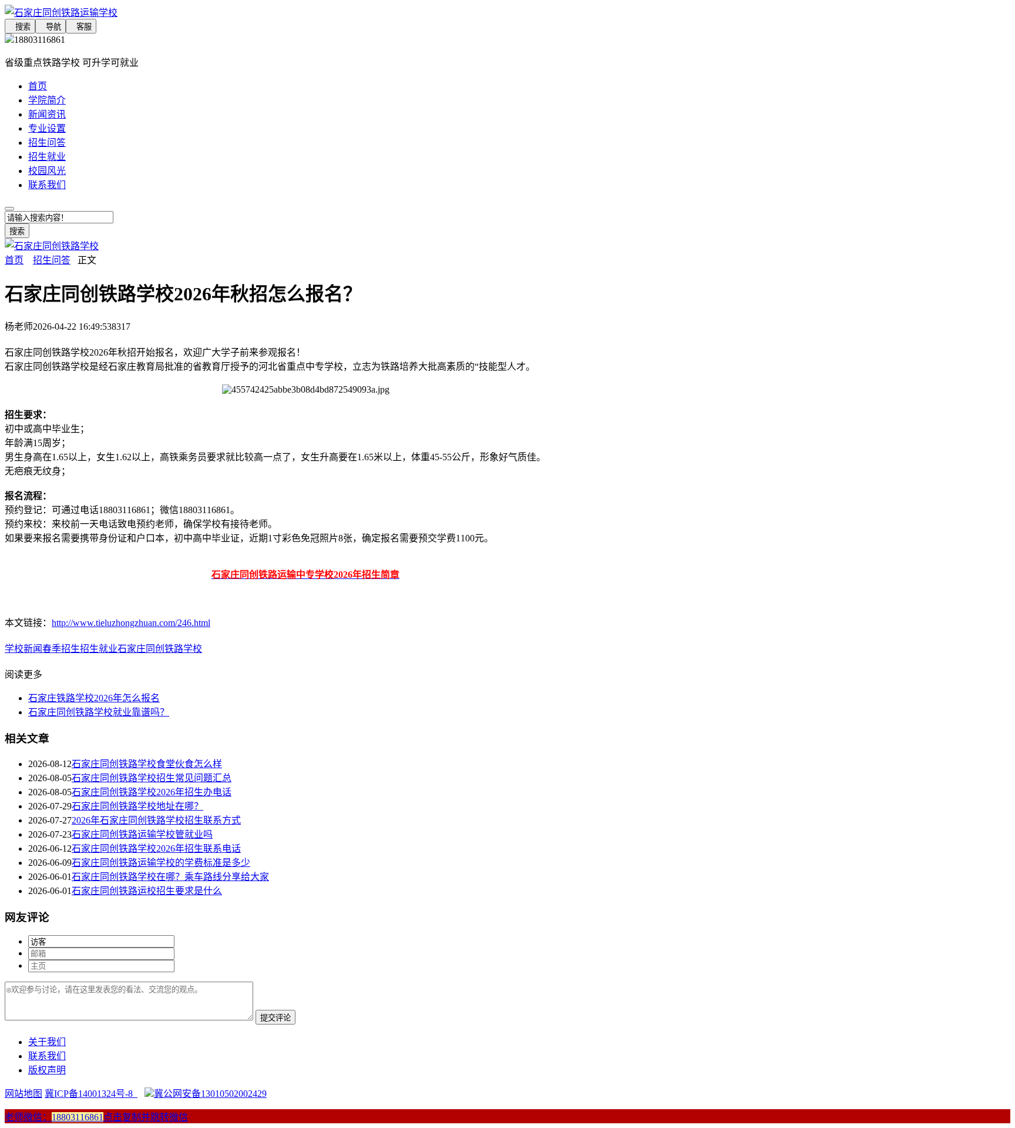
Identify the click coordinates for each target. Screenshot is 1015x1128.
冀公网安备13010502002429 (210, 1094)
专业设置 (47, 128)
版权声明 (47, 1070)
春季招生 (61, 649)
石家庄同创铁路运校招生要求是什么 (147, 891)
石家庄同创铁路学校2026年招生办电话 (151, 792)
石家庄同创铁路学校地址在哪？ (137, 806)
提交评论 (275, 1017)
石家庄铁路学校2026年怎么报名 (94, 698)
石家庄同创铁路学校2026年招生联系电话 (156, 848)
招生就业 (47, 157)
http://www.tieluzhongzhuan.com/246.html (131, 623)
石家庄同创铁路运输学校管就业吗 (142, 834)
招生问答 (47, 143)
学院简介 (47, 100)
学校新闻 (23, 649)
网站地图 (23, 1094)
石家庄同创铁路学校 (159, 649)
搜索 (20, 26)
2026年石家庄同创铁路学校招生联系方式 (156, 820)
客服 (81, 26)
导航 (50, 26)
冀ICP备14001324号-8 (91, 1094)
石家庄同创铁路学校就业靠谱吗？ (98, 712)
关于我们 (47, 1042)
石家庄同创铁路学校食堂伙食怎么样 (147, 764)
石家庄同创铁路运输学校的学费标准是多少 (161, 863)
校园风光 (47, 171)
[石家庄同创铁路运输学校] (305, 12)
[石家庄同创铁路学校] (52, 246)
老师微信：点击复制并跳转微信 (96, 1117)
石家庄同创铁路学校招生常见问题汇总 (151, 778)
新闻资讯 (47, 114)
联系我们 (47, 185)
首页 (37, 86)
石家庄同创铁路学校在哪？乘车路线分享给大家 (170, 877)
